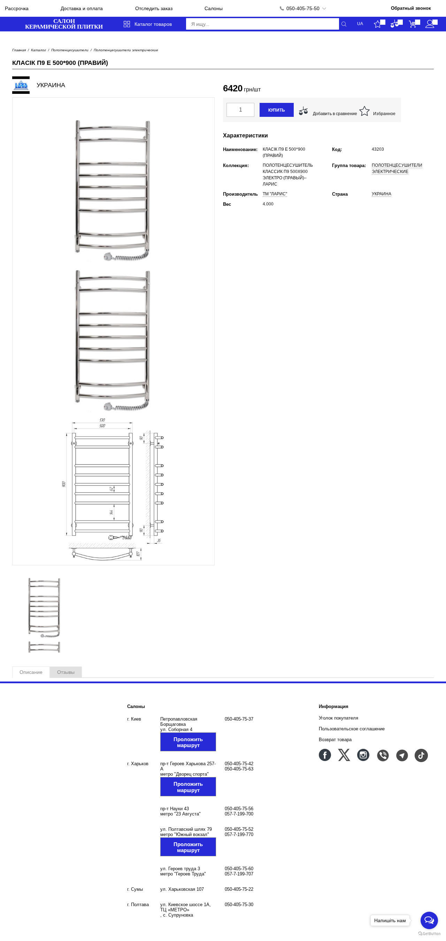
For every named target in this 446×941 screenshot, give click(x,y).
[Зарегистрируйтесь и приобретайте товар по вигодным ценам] (430, 24)
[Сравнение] (395, 24)
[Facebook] (325, 755)
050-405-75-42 (239, 763)
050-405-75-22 (239, 889)
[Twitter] (344, 755)
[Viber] (382, 755)
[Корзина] (412, 24)
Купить (276, 110)
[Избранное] (377, 24)
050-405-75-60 (239, 868)
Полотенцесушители (70, 50)
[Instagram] (363, 755)
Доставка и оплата (82, 8)
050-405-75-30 (239, 904)
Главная (19, 50)
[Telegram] (401, 755)
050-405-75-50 (303, 8)
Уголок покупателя (338, 718)
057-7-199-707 (239, 873)
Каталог (38, 50)
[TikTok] (421, 755)
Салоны (214, 8)
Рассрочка (17, 8)
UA (360, 24)
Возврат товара (335, 739)
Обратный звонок (411, 8)
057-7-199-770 (239, 834)
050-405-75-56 (239, 808)
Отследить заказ (153, 8)
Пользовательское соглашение (352, 728)
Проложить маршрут (188, 742)
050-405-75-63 (239, 768)
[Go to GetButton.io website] (429, 934)
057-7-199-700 (239, 813)
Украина (381, 193)
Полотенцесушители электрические (126, 50)
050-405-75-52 (239, 829)
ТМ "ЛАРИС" (275, 193)
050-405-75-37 (239, 719)
